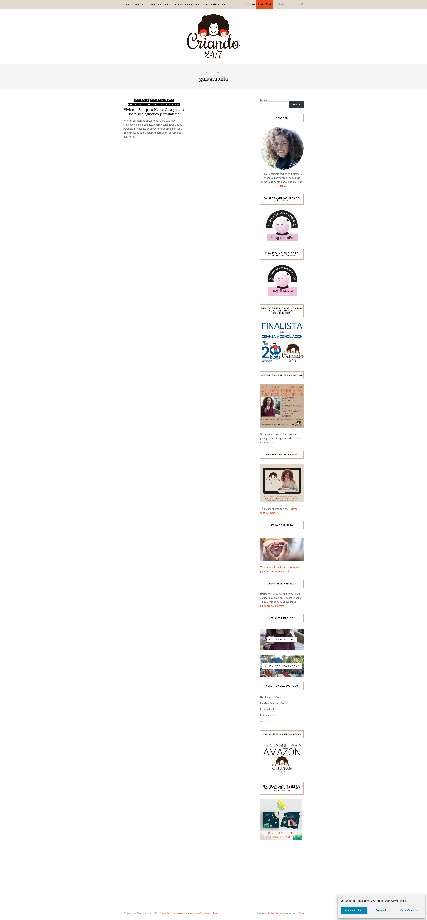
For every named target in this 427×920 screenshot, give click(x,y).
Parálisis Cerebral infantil (273, 703)
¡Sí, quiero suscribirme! (272, 606)
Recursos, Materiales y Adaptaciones (154, 104)
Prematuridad (267, 715)
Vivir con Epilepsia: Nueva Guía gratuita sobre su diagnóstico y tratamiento (154, 111)
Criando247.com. (167, 913)
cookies (213, 913)
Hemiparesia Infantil (270, 697)
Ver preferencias (409, 910)
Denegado (381, 910)
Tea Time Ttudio (274, 913)
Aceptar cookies (354, 910)
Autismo (264, 721)
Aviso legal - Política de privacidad (192, 913)
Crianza (138, 4)
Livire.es (300, 913)
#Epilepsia (141, 100)
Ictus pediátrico (268, 709)
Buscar (264, 100)
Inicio (126, 4)
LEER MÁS (281, 186)
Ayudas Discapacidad (187, 4)
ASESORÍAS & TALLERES (218, 4)
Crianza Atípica (159, 4)
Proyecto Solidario (246, 4)
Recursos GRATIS (162, 100)
